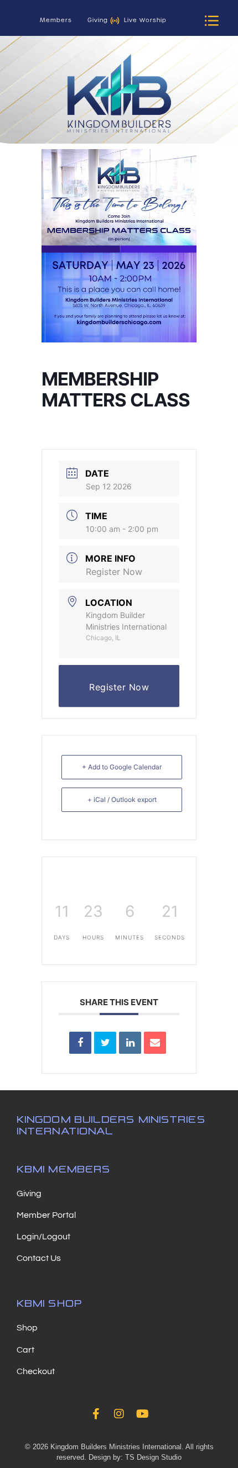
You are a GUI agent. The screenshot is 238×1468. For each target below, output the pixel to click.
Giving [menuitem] (29, 1193)
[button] (211, 20)
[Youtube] (142, 1413)
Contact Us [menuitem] (39, 1258)
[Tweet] (105, 1043)
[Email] (155, 1043)
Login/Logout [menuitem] (43, 1236)
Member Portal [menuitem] (46, 1215)
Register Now (114, 571)
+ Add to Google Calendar (122, 767)
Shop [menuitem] (27, 1327)
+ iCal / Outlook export (122, 799)
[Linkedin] (130, 1043)
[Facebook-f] (95, 1413)
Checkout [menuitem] (36, 1371)
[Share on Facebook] (80, 1043)
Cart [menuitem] (25, 1349)
